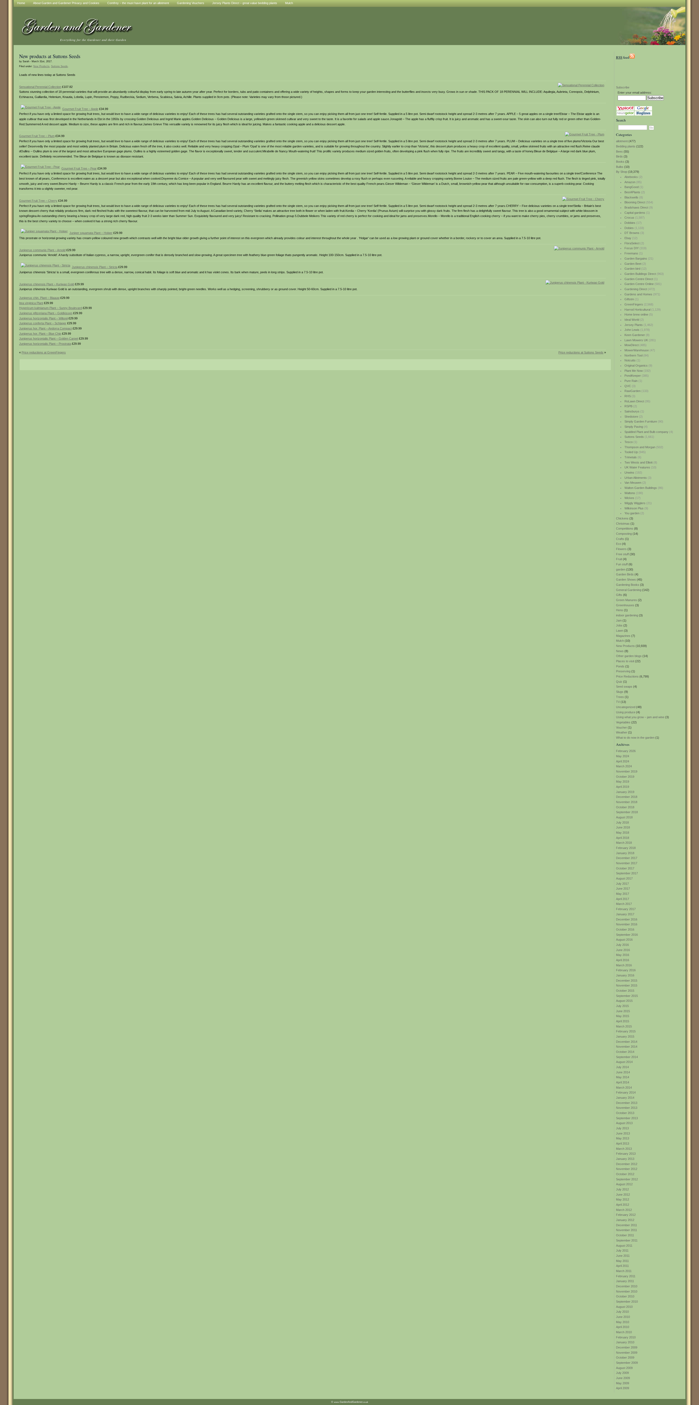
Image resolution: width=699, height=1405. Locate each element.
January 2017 (625, 914)
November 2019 (626, 771)
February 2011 (625, 1276)
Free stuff (622, 554)
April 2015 (622, 1021)
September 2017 (627, 873)
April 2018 (622, 837)
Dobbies (629, 222)
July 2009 (622, 1372)
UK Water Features (637, 467)
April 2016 (622, 960)
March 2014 (624, 1087)
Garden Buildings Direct (640, 273)
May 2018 (622, 832)
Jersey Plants (633, 324)
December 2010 (626, 1286)
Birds (619, 156)
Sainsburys (631, 411)
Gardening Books (627, 584)
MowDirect (631, 345)
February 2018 (626, 847)
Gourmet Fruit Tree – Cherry (38, 200)
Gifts (619, 594)
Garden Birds (625, 574)
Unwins (629, 472)
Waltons (629, 493)
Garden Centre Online (639, 284)
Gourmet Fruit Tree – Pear (79, 168)
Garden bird (632, 268)
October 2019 (625, 776)
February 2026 (626, 751)
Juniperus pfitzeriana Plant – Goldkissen (45, 313)
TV (618, 701)
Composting (624, 533)
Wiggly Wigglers (634, 503)
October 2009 (625, 1357)
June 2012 (623, 1194)
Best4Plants (632, 192)
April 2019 (622, 786)
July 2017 (622, 883)
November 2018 (626, 802)
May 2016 (622, 955)
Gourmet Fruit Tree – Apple (80, 109)
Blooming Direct (634, 202)
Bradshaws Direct (636, 207)
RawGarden (632, 391)
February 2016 (626, 970)
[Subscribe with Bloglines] (643, 114)
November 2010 (626, 1291)
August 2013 (624, 1123)
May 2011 (622, 1261)
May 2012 (622, 1199)
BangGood (631, 187)
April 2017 (622, 899)
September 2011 (627, 1240)
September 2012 (627, 1179)
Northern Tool (633, 355)
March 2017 (624, 903)
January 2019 (625, 792)
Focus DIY (631, 248)
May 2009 (622, 1383)
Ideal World (631, 319)
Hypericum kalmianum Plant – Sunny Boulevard (50, 308)
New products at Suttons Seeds (49, 56)
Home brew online (636, 314)
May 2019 (622, 781)
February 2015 (626, 1031)
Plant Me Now (633, 370)
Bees (619, 151)
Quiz (619, 681)
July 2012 (622, 1189)
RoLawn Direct (634, 401)
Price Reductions (627, 676)
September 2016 (627, 934)
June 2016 (623, 950)
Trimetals (630, 457)
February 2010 (626, 1337)
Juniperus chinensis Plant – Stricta (94, 267)
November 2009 (626, 1352)
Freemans (631, 253)
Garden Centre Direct (638, 279)
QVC (627, 386)
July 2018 (622, 822)
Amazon (629, 182)
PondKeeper (632, 375)
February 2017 (626, 909)
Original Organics (636, 365)
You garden (631, 513)
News (620, 651)
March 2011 (624, 1271)
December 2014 (626, 1041)
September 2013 (627, 1118)
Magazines (623, 635)
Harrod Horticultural (637, 309)
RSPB (628, 406)
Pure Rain (631, 380)
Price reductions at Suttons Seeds (580, 352)
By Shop (621, 171)
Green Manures (626, 600)
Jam (619, 620)
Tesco (628, 442)
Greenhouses (625, 605)
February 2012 (626, 1214)
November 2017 (626, 863)
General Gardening (628, 590)
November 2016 (626, 924)
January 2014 (625, 1097)
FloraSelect (631, 243)
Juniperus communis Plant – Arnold (42, 250)
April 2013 (622, 1143)
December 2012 (626, 1164)
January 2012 (625, 1220)
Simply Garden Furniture (640, 421)
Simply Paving (633, 426)
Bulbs (619, 166)
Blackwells (631, 197)
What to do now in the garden (635, 737)
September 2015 (627, 995)
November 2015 (626, 985)
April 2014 (622, 1082)
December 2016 (626, 919)
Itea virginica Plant (31, 303)
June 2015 (623, 1011)
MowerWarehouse (636, 350)
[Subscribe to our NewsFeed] (632, 57)
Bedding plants (625, 146)
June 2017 (623, 888)
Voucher (621, 727)
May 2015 (622, 1016)
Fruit (619, 559)
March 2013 (624, 1148)
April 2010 (622, 1327)
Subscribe (622, 87)
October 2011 (625, 1235)
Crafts (620, 538)
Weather (621, 732)
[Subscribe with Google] (643, 109)
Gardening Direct (635, 289)
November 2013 (626, 1107)
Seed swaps (624, 686)
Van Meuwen (632, 482)
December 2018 (626, 796)
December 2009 (626, 1347)
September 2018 (627, 812)
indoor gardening (627, 615)
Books (620, 161)
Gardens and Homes (638, 294)
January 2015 (625, 1036)
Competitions (624, 528)
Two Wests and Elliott (638, 462)
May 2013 (622, 1138)
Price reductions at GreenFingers (44, 352)
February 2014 (626, 1092)
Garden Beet (632, 263)
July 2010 (622, 1311)
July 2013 (622, 1128)
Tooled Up (631, 452)
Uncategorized (625, 707)
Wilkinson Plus (634, 508)
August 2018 (624, 817)
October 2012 (625, 1174)
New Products (625, 645)
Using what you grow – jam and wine (640, 717)
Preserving (623, 671)
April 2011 (622, 1265)
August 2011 (624, 1245)
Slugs (619, 691)
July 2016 (622, 944)
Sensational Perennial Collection (40, 86)
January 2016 (625, 975)
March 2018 (624, 842)
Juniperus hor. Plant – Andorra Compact (45, 328)
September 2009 (627, 1362)
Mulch (620, 640)
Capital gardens (634, 212)
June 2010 (623, 1316)
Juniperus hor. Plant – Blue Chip (40, 333)
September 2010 (627, 1301)
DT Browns (631, 232)
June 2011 (623, 1255)
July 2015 (622, 1006)
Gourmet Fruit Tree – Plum (37, 136)
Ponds (620, 666)
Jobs (619, 625)
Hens (619, 610)
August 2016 (624, 939)
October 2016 (625, 929)
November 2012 (626, 1169)
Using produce (625, 712)
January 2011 (625, 1281)
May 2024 (622, 756)
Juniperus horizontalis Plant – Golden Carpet (48, 338)
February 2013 (626, 1153)
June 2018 (623, 827)
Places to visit (625, 661)
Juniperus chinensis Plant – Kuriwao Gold (46, 284)
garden (620, 569)
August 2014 (624, 1062)
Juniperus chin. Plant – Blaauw (39, 297)
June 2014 (623, 1072)
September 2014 (627, 1057)
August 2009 (624, 1368)
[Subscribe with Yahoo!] (625, 109)
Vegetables (623, 722)
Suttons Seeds (634, 436)
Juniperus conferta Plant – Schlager (42, 323)
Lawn (619, 630)
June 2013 (623, 1133)
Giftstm (629, 299)
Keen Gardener (634, 335)
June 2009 (623, 1378)
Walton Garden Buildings (640, 487)
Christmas (623, 523)
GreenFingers (633, 304)
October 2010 (625, 1296)
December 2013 (626, 1102)
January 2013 (625, 1158)
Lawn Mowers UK (636, 340)
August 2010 (624, 1306)
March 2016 (624, 965)
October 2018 (625, 807)
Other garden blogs (629, 656)
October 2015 (625, 990)
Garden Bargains (635, 258)
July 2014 (622, 1067)
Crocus (629, 217)
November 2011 (626, 1230)
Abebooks (631, 177)
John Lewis (631, 329)
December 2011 (626, 1225)
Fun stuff (622, 564)
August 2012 (624, 1184)
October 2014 (625, 1051)
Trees (620, 697)
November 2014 (626, 1046)
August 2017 (624, 878)
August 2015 (624, 1000)
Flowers (621, 549)
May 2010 (622, 1322)
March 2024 (624, 766)
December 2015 (626, 980)
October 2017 (625, 868)
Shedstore (631, 416)
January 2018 (625, 853)
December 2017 (626, 858)
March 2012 (624, 1209)
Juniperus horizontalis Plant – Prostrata (45, 343)
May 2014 (622, 1077)
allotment (622, 141)
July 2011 (622, 1250)
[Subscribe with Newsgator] (625, 114)
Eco (618, 543)
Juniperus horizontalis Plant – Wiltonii (43, 318)
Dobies (629, 228)
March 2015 (624, 1026)
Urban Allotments (635, 477)
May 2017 (622, 893)
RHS (627, 396)
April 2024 (622, 761)
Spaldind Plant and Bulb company (646, 431)
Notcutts (630, 360)
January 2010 (625, 1342)
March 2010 (624, 1332)
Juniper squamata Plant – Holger (90, 232)
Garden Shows (626, 579)
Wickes (629, 498)
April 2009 (622, 1388)
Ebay (627, 238)
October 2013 (625, 1113)
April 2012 (622, 1204)
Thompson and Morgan (639, 447)
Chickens (622, 518)
